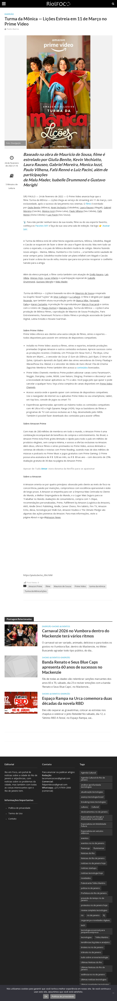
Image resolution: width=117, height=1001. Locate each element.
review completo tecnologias (94, 910)
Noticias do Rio (88, 853)
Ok (46, 996)
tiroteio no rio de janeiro (92, 947)
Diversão (9, 14)
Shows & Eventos (61, 626)
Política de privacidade (19, 807)
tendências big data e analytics (95, 942)
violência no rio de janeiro (93, 974)
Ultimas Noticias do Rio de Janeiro (93, 968)
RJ (104, 915)
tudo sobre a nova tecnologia (94, 957)
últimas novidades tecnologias (95, 984)
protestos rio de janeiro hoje (94, 905)
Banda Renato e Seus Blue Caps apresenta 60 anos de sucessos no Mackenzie (72, 667)
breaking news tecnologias (93, 802)
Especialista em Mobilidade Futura (93, 825)
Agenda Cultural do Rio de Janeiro (93, 778)
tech (83, 925)
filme (88, 203)
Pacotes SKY (41, 225)
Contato (12, 818)
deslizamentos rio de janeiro (94, 811)
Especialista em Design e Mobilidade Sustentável (92, 817)
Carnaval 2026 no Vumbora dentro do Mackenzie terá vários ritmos (75, 633)
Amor (44, 468)
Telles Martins (101, 937)
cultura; (84, 807)
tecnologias (86, 937)
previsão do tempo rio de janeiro (92, 899)
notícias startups (88, 868)
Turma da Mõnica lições (36, 591)
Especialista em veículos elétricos (92, 832)
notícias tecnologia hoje (92, 873)
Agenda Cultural (88, 772)
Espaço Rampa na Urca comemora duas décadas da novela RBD (77, 701)
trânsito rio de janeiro (91, 952)
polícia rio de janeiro (90, 888)
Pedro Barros (13, 29)
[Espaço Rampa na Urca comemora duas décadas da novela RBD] (21, 702)
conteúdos (82, 367)
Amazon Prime (35, 586)
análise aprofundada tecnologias (91, 785)
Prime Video (80, 586)
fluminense (99, 848)
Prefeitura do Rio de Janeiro (94, 893)
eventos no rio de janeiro (92, 843)
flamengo (85, 848)
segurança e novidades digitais (95, 920)
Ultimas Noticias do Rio (91, 962)
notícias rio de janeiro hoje (93, 863)
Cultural (95, 807)
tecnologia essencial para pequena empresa (93, 931)
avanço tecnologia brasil (92, 797)
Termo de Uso (15, 813)
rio (82, 915)
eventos (85, 838)
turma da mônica (97, 586)
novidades (86, 878)
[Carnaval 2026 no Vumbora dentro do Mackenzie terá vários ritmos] (21, 635)
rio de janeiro (93, 915)
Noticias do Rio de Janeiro (93, 858)
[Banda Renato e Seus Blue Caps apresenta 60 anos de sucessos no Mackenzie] (21, 666)
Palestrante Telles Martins (93, 883)
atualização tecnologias (92, 792)
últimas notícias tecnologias (93, 979)
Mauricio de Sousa (62, 586)
